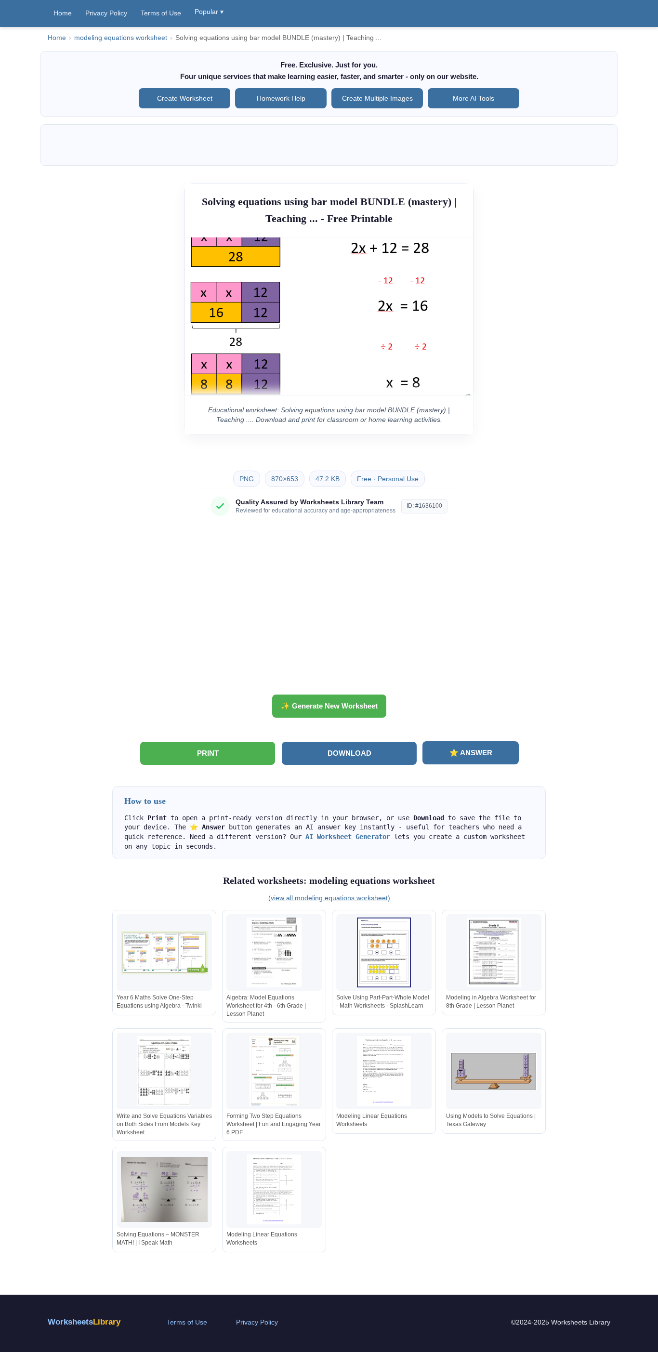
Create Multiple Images (377, 98)
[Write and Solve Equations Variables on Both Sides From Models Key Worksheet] (164, 1071)
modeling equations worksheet (120, 37)
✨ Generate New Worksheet (329, 706)
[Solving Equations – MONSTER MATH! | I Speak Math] (164, 1189)
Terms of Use (161, 13)
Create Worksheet (184, 98)
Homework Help (281, 98)
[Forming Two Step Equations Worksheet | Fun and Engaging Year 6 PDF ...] (274, 1071)
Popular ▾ (209, 11)
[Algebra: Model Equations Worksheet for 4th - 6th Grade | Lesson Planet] (274, 952)
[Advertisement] (329, 608)
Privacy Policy (106, 13)
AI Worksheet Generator (347, 836)
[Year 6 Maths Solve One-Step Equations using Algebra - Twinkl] (164, 952)
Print (208, 753)
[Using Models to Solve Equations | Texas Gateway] (493, 1071)
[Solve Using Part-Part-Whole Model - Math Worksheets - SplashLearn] (384, 952)
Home (62, 13)
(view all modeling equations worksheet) (329, 898)
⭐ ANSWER (470, 752)
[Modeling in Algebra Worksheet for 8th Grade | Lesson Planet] (493, 952)
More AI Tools (473, 98)
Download (349, 753)
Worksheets (84, 1321)
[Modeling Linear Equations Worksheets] (384, 1071)
